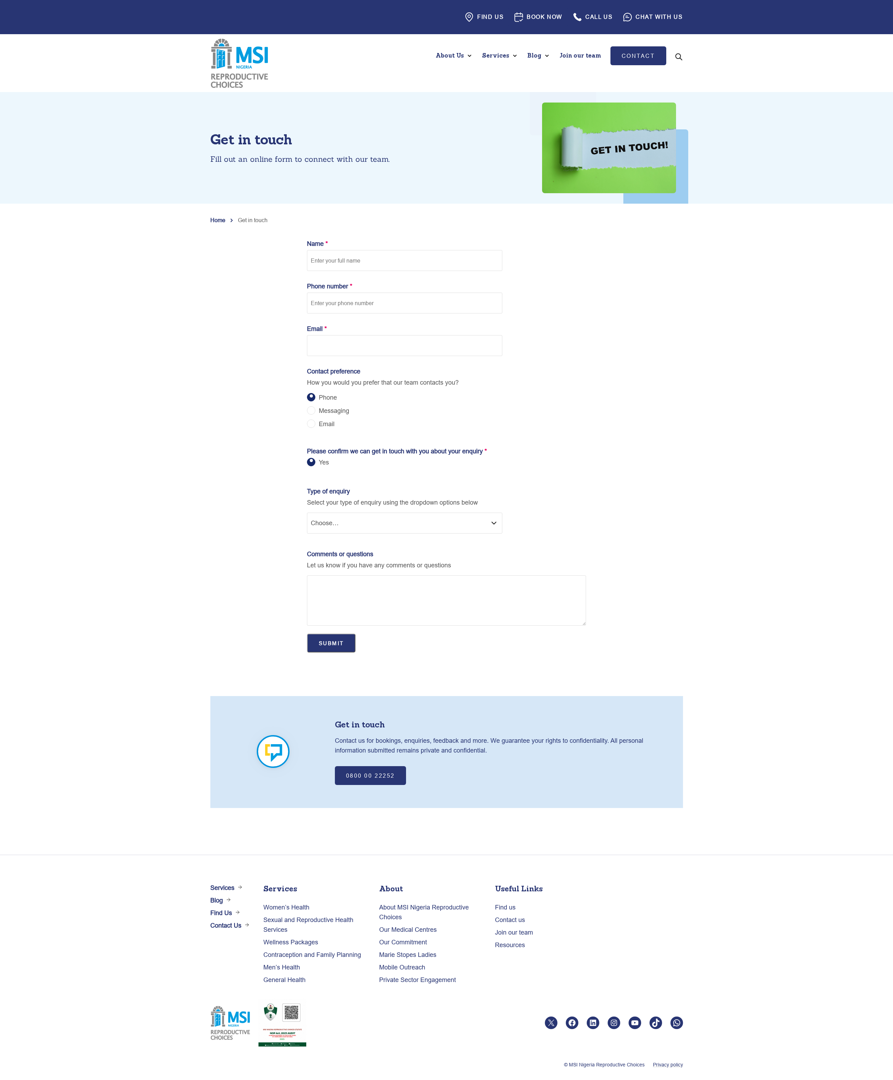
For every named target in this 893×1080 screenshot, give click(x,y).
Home (217, 220)
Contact (638, 56)
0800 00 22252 (370, 775)
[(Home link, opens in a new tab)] (239, 63)
